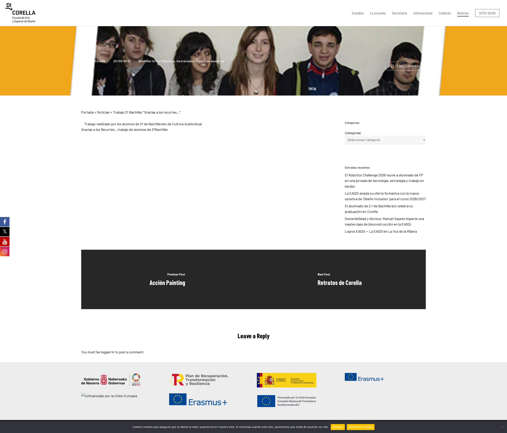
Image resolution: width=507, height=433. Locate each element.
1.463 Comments (408, 66)
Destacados (185, 61)
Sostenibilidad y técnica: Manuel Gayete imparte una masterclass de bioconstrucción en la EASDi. (384, 221)
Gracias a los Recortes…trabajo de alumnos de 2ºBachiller (124, 129)
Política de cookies (361, 426)
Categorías (353, 133)
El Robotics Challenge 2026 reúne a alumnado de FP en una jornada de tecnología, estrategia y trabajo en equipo (384, 180)
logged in (107, 352)
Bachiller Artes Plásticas (157, 61)
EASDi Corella (95, 61)
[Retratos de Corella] (340, 279)
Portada (87, 112)
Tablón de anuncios (210, 61)
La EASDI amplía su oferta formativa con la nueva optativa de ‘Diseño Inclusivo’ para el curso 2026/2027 (385, 196)
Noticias (103, 112)
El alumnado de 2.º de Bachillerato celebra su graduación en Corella (379, 209)
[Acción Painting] (167, 279)
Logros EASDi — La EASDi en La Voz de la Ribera (381, 231)
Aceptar (338, 426)
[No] (502, 427)
